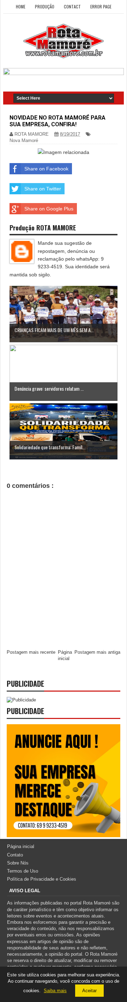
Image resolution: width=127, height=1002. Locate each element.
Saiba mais (55, 990)
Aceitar (89, 990)
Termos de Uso (22, 871)
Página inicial (20, 846)
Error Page (100, 6)
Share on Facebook (46, 169)
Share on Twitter (42, 188)
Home (20, 6)
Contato (15, 855)
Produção (44, 6)
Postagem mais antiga (97, 652)
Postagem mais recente (31, 652)
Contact (72, 6)
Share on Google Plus (48, 208)
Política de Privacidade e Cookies (41, 879)
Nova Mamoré (24, 140)
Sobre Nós (18, 863)
